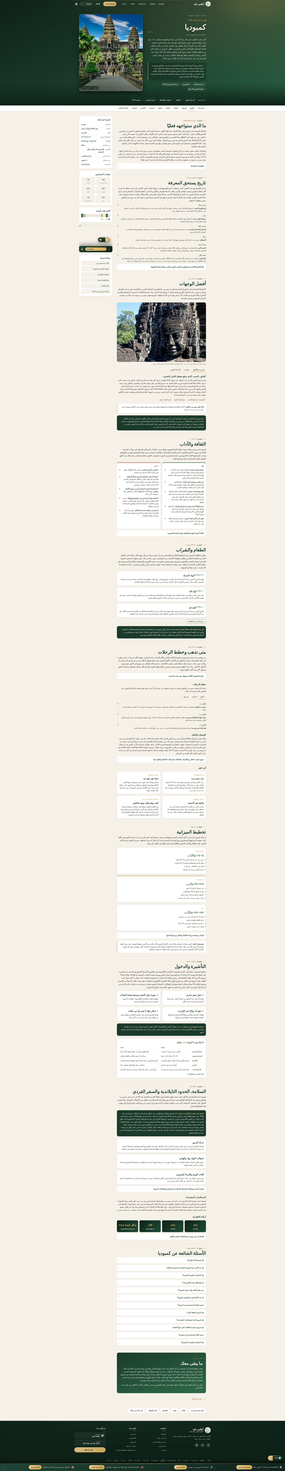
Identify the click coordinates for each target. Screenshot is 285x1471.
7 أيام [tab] (202, 697)
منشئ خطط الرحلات (159, 1442)
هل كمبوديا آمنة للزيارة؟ (195, 1260)
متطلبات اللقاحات (103, 274)
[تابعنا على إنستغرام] (208, 1445)
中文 (179, 1460)
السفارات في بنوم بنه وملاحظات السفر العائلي (187, 1236)
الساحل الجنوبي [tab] (175, 370)
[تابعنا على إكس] (202, 1445)
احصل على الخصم (97, 1467)
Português (154, 1460)
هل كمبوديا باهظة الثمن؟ (195, 1312)
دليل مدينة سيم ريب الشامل (194, 410)
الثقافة (175, 108)
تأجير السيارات (150, 100)
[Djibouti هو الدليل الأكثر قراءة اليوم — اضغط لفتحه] (280, 1458)
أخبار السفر (162, 1446)
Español (186, 1460)
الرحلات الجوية (190, 100)
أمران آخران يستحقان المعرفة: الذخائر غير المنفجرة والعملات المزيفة (178, 1189)
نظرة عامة (201, 108)
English (202, 1460)
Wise (180, 947)
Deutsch (137, 1460)
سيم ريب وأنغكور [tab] (198, 370)
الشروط (133, 1442)
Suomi (123, 1460)
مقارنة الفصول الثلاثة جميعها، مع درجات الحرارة (186, 676)
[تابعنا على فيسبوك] (196, 1445)
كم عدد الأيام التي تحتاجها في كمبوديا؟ (190, 1297)
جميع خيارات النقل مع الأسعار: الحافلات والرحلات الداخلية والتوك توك (178, 759)
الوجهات (152, 4)
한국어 (109, 1460)
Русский (146, 1460)
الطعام (168, 108)
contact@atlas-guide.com (126, 1450)
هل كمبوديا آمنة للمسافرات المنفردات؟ (190, 1320)
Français (194, 1460)
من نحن (133, 1434)
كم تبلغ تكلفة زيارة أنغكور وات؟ (193, 1283)
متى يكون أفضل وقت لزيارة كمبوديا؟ (191, 1290)
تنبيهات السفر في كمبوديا (101, 269)
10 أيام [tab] (194, 697)
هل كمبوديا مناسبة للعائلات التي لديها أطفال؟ (188, 1327)
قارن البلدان (105, 286)
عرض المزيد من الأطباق (196, 621)
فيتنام (183, 1410)
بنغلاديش (165, 1410)
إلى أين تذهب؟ (109, 4)
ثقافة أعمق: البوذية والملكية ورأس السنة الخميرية (186, 533)
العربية (163, 1460)
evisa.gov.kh (185, 975)
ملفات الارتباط (131, 1446)
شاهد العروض (180, 1467)
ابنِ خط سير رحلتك (136, 1410)
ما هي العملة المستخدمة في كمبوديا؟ (191, 1305)
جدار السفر (142, 4)
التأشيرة (143, 108)
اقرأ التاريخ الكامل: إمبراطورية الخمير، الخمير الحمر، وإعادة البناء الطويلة (177, 267)
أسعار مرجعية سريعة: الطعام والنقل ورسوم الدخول (185, 935)
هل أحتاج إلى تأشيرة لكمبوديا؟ (193, 1275)
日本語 (130, 1460)
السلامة (134, 108)
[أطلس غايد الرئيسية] (208, 3)
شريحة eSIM (136, 100)
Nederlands (171, 1460)
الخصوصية (132, 1438)
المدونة (163, 1450)
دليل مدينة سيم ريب (197, 790)
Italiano (116, 1460)
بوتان (174, 1410)
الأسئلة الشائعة (123, 108)
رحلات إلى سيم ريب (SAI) (100, 291)
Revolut (174, 947)
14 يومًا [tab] (186, 697)
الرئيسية (161, 4)
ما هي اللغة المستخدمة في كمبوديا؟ (191, 1335)
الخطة (160, 108)
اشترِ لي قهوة (90, 1450)
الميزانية (151, 108)
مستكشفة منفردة (123, 1210)
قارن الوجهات (152, 1410)
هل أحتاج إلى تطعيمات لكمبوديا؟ (192, 1342)
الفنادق (178, 100)
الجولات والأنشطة (165, 100)
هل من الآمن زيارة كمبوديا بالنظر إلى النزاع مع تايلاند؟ (185, 1268)
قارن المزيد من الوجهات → (195, 1074)
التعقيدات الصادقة (197, 166)
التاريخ (192, 108)
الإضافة (98, 4)
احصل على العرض (244, 1467)
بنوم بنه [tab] (186, 370)
